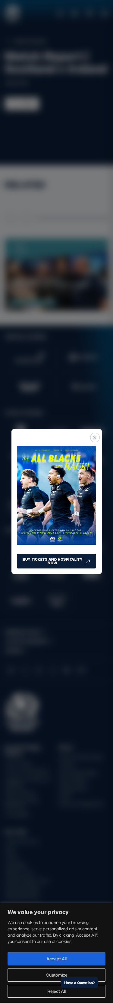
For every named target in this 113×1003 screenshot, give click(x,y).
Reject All (56, 991)
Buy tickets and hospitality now (52, 561)
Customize (56, 975)
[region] (56, 953)
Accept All (56, 959)
